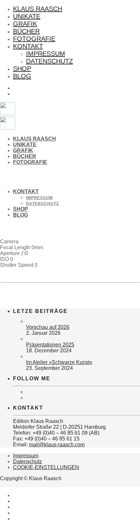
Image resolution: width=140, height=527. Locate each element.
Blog (22, 76)
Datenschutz (49, 61)
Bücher (26, 31)
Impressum (45, 53)
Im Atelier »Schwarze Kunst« (59, 362)
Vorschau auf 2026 (47, 327)
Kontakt (28, 46)
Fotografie (34, 38)
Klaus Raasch (37, 8)
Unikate (26, 16)
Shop (22, 68)
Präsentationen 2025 (50, 344)
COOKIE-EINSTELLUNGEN (46, 467)
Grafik (25, 23)
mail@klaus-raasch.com (57, 444)
